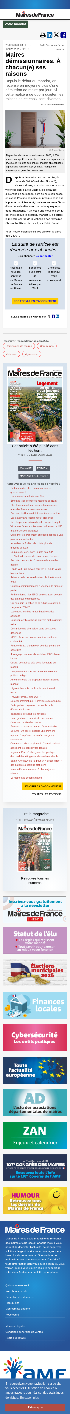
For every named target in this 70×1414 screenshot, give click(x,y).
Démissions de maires (19, 345)
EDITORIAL (43, 468)
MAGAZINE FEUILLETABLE (34, 476)
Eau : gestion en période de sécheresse (32, 718)
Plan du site (12, 1302)
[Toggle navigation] (5, 14)
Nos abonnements (16, 1291)
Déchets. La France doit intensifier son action (35, 513)
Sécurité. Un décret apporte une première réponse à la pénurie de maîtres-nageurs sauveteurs (32, 735)
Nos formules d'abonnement (35, 301)
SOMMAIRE (25, 468)
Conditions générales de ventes (24, 1331)
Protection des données (19, 1297)
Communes (47, 345)
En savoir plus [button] (29, 1397)
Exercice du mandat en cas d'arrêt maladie (33, 726)
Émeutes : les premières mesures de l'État (33, 500)
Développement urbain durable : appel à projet (35, 522)
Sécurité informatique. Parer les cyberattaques (35, 701)
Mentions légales (15, 1325)
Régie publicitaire (15, 1337)
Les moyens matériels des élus (27, 496)
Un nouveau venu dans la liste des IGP (31, 552)
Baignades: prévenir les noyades (28, 713)
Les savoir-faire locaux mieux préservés (32, 517)
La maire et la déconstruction (26, 777)
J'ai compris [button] (35, 1407)
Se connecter (44, 255)
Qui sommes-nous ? (17, 1285)
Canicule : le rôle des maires (25, 722)
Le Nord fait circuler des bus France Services (34, 556)
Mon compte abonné (17, 1308)
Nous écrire (12, 1314)
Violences (11, 353)
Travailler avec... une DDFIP (25, 696)
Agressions (31, 353)
